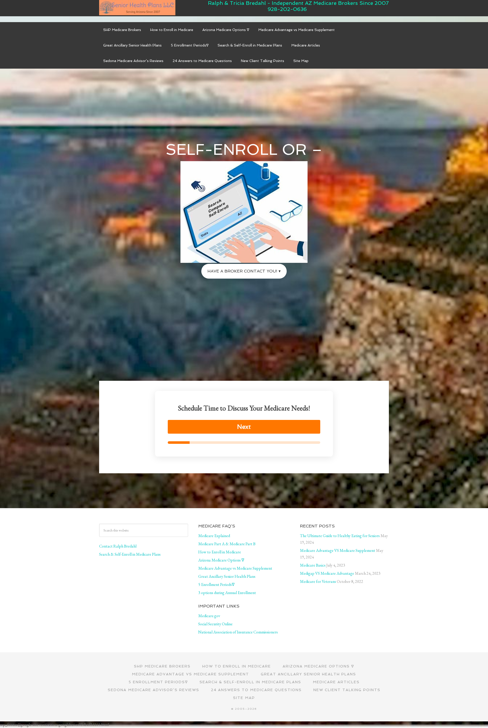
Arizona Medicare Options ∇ (221, 560)
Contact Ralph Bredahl (117, 546)
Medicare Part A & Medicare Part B (226, 544)
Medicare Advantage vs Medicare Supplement (235, 568)
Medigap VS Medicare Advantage (327, 573)
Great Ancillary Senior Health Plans (226, 576)
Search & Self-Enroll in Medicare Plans (130, 554)
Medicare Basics (313, 565)
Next (244, 426)
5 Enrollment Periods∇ (216, 584)
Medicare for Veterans (318, 581)
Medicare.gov (209, 615)
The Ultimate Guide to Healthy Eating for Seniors (340, 535)
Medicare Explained (214, 535)
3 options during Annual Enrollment (227, 592)
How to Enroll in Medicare (219, 552)
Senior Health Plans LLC (137, 7)
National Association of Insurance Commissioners (238, 632)
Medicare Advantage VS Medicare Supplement (337, 550)
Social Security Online (215, 624)
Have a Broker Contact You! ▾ (244, 271)
